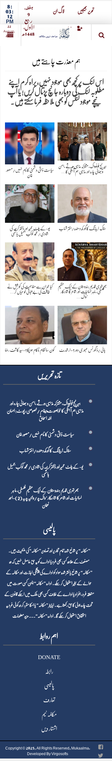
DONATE (49, 657)
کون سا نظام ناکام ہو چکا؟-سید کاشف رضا (29, 350)
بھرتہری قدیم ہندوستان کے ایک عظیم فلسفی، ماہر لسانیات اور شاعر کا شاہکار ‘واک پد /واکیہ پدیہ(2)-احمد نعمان (45, 497)
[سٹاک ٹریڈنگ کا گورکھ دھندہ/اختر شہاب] (82, 202)
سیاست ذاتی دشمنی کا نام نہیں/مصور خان (45, 434)
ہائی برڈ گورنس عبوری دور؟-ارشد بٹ (82, 350)
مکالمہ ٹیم (49, 714)
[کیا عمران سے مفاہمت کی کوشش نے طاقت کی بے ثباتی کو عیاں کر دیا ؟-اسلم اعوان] (29, 260)
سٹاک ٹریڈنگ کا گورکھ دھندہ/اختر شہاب (82, 228)
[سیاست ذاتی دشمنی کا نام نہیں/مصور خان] (29, 142)
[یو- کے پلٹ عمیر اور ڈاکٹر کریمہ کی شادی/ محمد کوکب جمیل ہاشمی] (29, 202)
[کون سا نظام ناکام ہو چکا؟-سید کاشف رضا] (29, 324)
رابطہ (49, 671)
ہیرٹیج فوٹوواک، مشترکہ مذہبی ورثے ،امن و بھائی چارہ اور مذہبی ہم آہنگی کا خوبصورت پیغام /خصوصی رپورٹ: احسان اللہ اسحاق (45, 410)
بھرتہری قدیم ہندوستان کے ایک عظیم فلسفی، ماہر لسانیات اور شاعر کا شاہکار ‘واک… (82, 292)
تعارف (49, 700)
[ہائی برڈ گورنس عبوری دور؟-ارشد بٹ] (82, 324)
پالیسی (49, 685)
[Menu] (10, 35)
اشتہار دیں (49, 728)
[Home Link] (56, 32)
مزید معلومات (20, 616)
